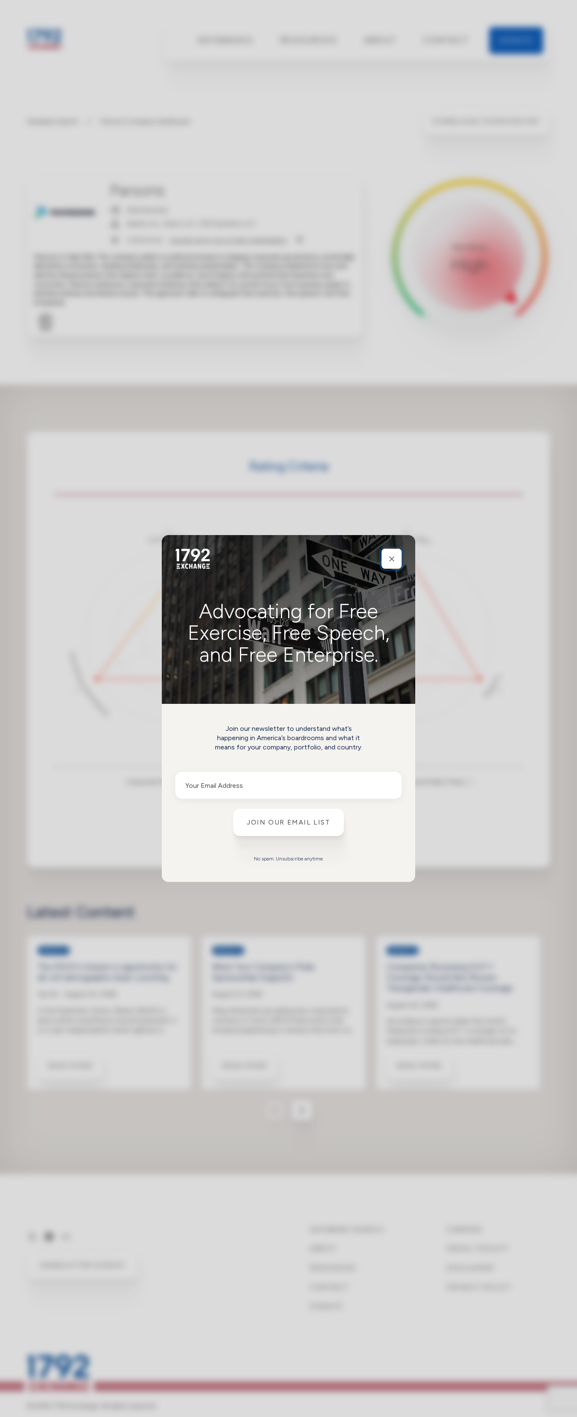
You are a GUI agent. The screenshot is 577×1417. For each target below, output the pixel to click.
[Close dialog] (391, 559)
